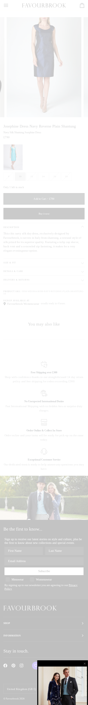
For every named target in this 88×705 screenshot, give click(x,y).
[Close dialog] (85, 663)
